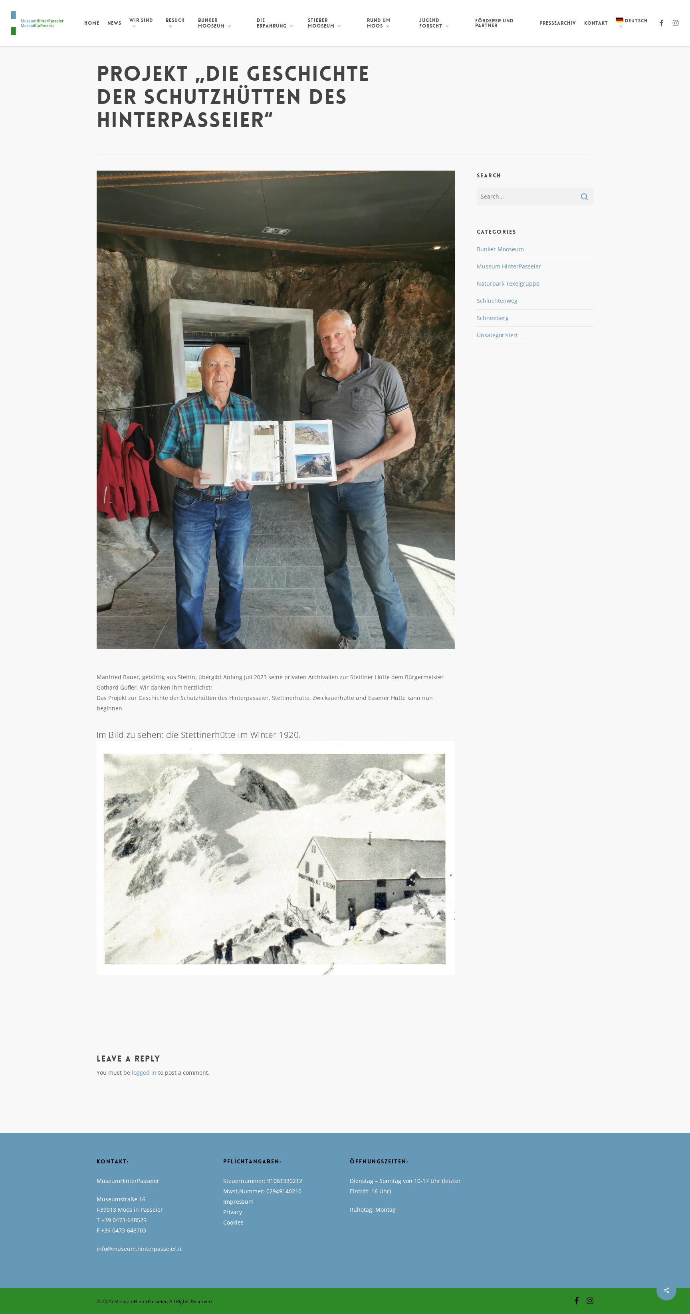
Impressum (238, 1201)
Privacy (232, 1212)
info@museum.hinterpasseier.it (139, 1248)
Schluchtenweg (497, 300)
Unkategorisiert (497, 335)
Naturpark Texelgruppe (508, 283)
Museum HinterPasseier (509, 266)
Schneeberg (493, 318)
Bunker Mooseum (500, 249)
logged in (144, 1072)
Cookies (233, 1222)
